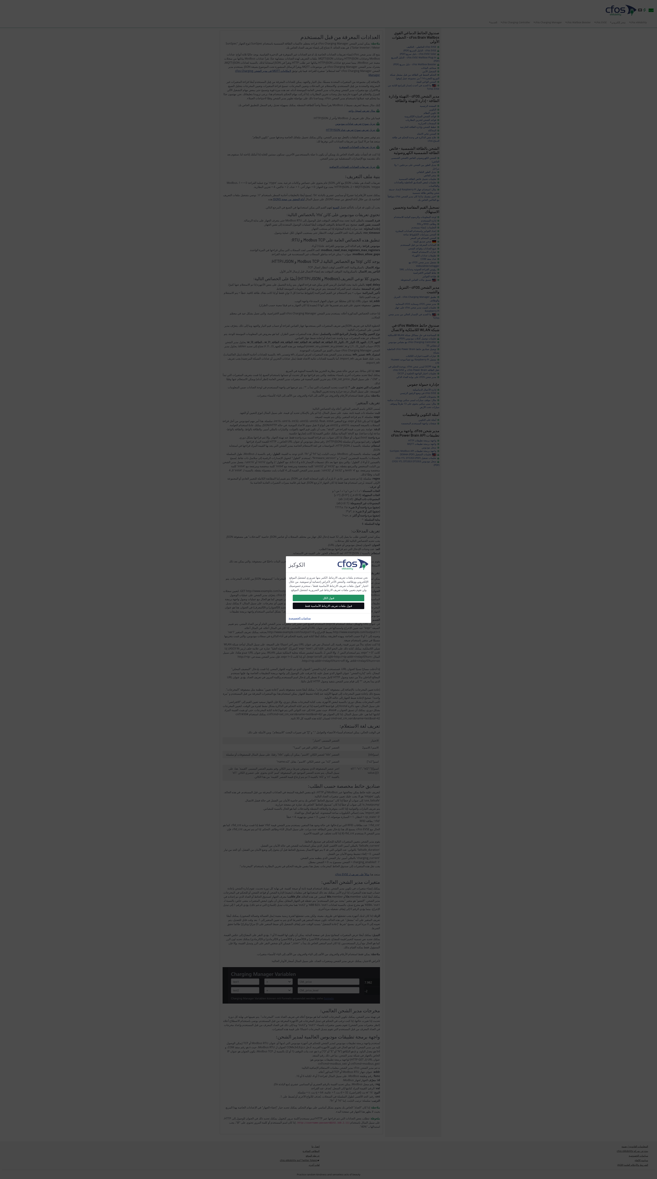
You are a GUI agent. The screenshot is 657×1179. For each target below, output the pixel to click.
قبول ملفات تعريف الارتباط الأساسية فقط (328, 606)
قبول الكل (328, 598)
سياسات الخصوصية (300, 618)
